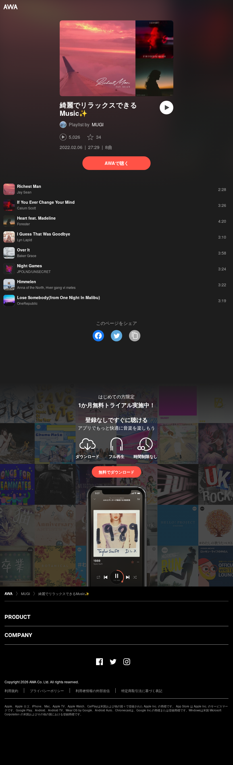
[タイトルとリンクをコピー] (134, 335)
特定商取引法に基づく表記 (141, 690)
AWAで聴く (117, 163)
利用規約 (11, 690)
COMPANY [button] (18, 635)
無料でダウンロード (116, 472)
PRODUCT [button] (17, 616)
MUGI (97, 124)
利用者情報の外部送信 (93, 690)
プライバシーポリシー (47, 690)
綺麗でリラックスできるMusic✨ (63, 593)
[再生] (166, 107)
